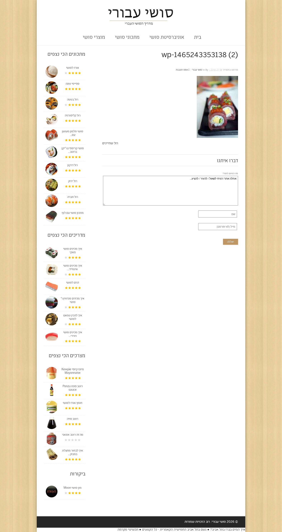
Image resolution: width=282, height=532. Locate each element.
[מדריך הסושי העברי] (141, 24)
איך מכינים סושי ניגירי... (72, 334)
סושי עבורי (197, 69)
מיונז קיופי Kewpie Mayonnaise (73, 371)
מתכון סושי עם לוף (73, 213)
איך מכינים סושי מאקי (72, 250)
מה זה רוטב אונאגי (72, 435)
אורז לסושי (72, 68)
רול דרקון (72, 165)
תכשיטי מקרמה (127, 530)
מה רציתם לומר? (230, 173)
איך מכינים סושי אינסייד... (72, 267)
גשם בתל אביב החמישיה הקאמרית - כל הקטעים (174, 530)
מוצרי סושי (94, 38)
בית (197, 38)
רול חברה (72, 197)
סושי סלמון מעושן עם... (72, 133)
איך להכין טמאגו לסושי (72, 317)
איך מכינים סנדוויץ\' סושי (72, 300)
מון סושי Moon (73, 488)
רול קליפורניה (73, 115)
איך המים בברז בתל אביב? (227, 530)
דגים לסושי (72, 283)
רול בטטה (72, 100)
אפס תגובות (182, 69)
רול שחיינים (110, 143)
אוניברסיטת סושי (166, 38)
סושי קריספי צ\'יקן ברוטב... (73, 150)
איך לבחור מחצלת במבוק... (72, 452)
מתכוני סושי (127, 38)
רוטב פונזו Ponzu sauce (73, 388)
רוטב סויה (72, 419)
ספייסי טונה (72, 84)
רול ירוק (72, 181)
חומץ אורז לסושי (72, 403)
